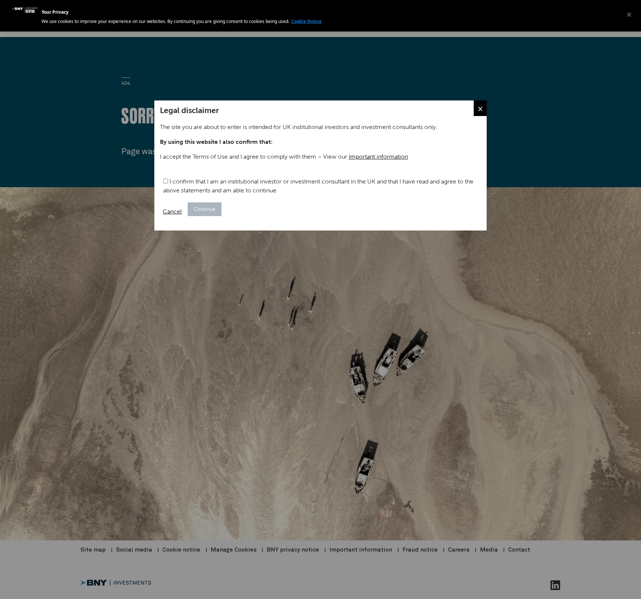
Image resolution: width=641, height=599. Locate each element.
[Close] (629, 15)
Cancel (172, 211)
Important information (378, 156)
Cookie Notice (306, 21)
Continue (205, 209)
